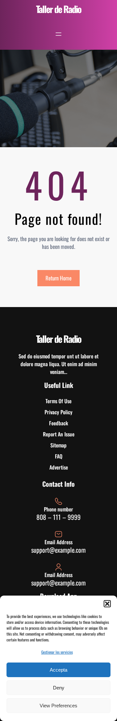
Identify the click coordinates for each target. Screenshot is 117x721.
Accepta (58, 670)
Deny (58, 687)
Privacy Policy (58, 412)
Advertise (58, 467)
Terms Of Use (59, 401)
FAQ (58, 456)
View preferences (58, 705)
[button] (107, 603)
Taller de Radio (58, 9)
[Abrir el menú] (58, 34)
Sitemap (58, 445)
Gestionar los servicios (57, 652)
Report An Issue (58, 434)
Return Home (59, 278)
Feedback (58, 423)
